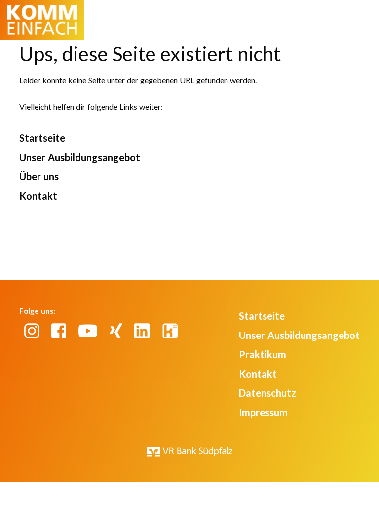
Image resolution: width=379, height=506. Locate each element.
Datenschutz (267, 393)
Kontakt (38, 196)
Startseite (42, 138)
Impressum (263, 412)
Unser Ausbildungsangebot (79, 157)
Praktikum (262, 354)
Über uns (39, 176)
